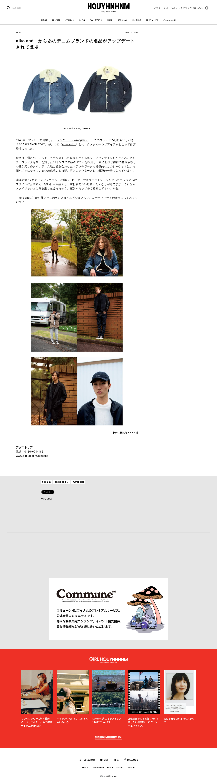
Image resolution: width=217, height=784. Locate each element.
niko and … (69, 144)
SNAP (110, 20)
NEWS (44, 20)
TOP (43, 499)
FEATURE (56, 20)
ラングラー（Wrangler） (72, 140)
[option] (37, 699)
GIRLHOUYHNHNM (109, 737)
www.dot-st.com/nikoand (32, 455)
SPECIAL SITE (152, 20)
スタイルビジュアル (73, 197)
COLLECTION (96, 20)
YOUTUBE (136, 20)
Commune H (169, 20)
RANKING (122, 20)
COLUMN (69, 20)
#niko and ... (61, 481)
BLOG (82, 20)
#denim (46, 481)
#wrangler (78, 481)
